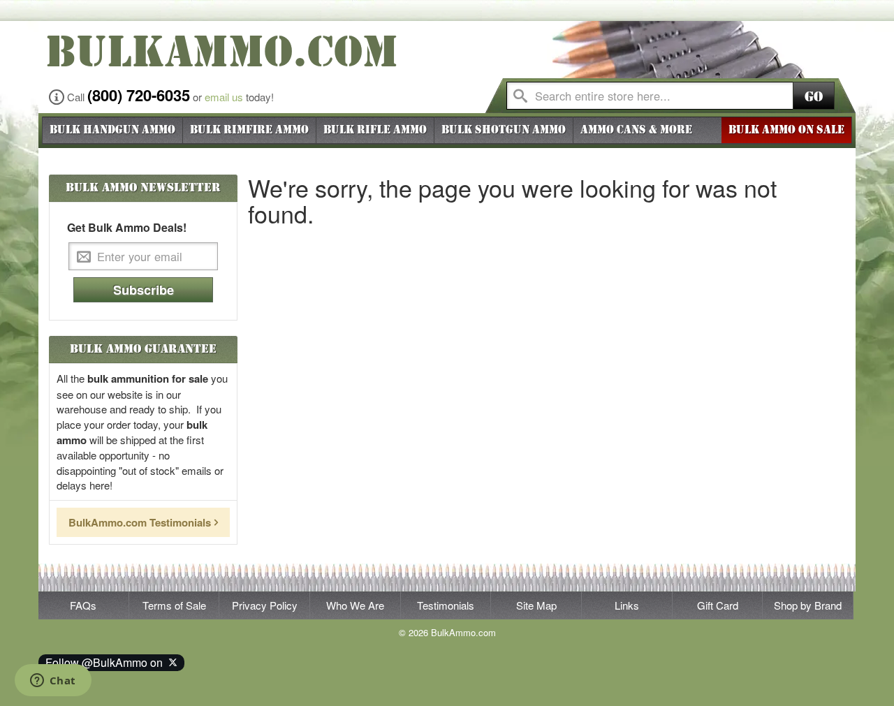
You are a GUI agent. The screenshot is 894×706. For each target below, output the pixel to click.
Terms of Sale (174, 605)
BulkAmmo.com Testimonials (139, 522)
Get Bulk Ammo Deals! (126, 227)
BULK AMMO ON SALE (786, 130)
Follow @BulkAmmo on (106, 662)
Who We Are (355, 605)
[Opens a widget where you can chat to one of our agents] (52, 681)
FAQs (83, 605)
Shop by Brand (808, 605)
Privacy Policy (265, 605)
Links (627, 605)
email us (224, 96)
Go (814, 96)
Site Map (536, 605)
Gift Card (717, 605)
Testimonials (445, 605)
